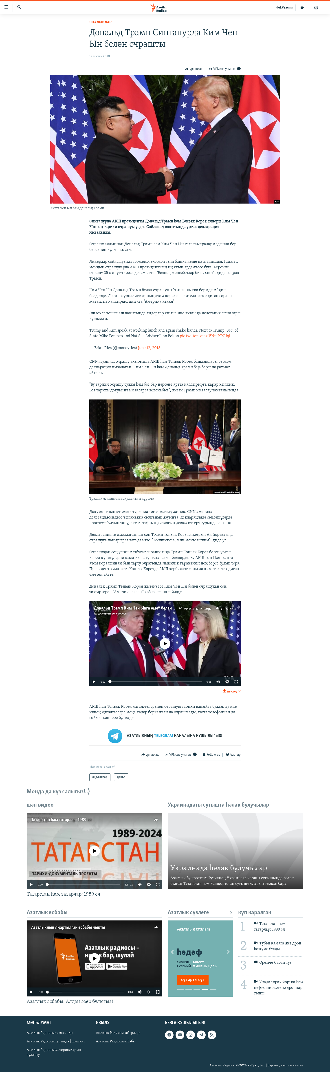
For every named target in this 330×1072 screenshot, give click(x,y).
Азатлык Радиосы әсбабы (115, 1041)
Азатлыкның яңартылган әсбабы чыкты (68, 927)
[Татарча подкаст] (316, 7)
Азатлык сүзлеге (188, 913)
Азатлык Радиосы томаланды (50, 1033)
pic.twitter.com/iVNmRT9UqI (205, 336)
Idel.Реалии (284, 7)
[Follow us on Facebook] (169, 1035)
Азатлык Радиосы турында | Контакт (56, 1041)
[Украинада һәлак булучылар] (235, 851)
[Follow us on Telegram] (201, 1035)
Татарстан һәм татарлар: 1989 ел (61, 820)
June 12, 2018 (149, 348)
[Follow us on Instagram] (190, 1035)
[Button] (194, 69)
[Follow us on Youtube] (180, 1035)
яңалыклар (100, 22)
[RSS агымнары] (212, 1035)
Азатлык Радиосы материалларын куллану (54, 1052)
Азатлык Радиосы (112, 614)
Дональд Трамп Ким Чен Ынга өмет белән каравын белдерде (150, 608)
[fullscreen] (236, 681)
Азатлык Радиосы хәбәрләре (118, 1033)
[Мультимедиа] (302, 7)
